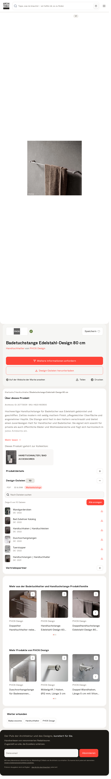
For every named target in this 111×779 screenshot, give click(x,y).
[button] (53, 634)
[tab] (8, 487)
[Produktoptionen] (33, 594)
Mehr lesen (11, 440)
